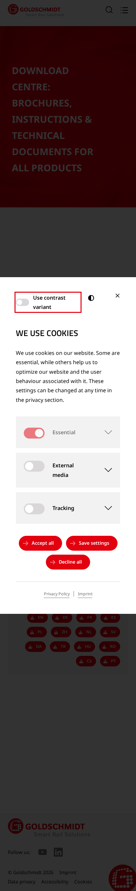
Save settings (94, 543)
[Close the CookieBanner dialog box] (117, 296)
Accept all (43, 543)
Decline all (70, 562)
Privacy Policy (57, 594)
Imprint (85, 594)
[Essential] (104, 432)
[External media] (104, 470)
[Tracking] (104, 508)
